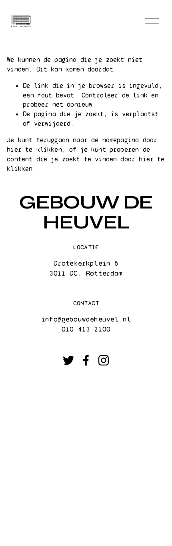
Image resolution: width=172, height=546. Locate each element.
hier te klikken (34, 149)
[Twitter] (68, 360)
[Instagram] (103, 360)
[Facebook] (86, 360)
